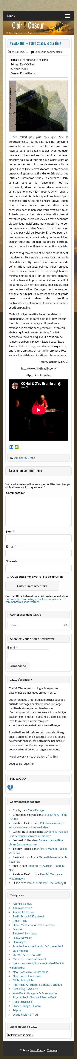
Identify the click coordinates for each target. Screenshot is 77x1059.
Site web (11, 561)
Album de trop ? (22, 908)
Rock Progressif (22, 1001)
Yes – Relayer (36, 810)
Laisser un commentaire (48, 51)
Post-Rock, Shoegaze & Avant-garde (35, 993)
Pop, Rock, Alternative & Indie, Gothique (37, 984)
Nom (10, 531)
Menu (11, 15)
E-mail (11, 546)
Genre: (15, 73)
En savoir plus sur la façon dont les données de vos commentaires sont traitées (36, 600)
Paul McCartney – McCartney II (46, 883)
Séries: (15, 64)
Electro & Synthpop (24, 933)
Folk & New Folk (22, 937)
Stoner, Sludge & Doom (27, 1006)
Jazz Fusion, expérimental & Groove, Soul (38, 946)
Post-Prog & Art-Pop (25, 989)
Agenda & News (22, 903)
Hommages (20, 942)
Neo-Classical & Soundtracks (30, 972)
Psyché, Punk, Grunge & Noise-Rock (34, 997)
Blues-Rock (20, 920)
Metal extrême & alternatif (29, 959)
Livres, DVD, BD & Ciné (27, 954)
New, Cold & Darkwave (27, 976)
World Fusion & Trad (25, 1014)
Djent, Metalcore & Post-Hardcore (34, 925)
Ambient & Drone (24, 457)
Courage (52, 1050)
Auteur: (16, 69)
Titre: (14, 59)
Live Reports (20, 950)
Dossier (17, 929)
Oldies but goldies (24, 980)
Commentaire (15, 492)
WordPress (37, 1050)
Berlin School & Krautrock (28, 916)
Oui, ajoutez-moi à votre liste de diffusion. (36, 576)
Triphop (17, 1010)
